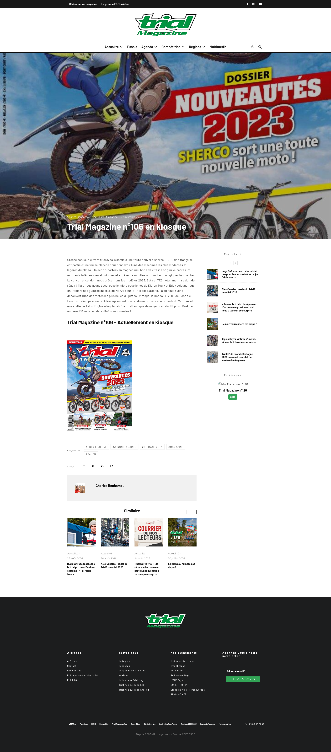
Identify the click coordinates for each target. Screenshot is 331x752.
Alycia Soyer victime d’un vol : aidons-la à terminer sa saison (239, 340)
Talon (92, 454)
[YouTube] (260, 4)
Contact (71, 666)
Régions (195, 47)
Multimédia (218, 47)
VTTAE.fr (72, 724)
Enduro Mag (103, 724)
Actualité (111, 47)
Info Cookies (74, 670)
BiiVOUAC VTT (178, 694)
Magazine (112, 216)
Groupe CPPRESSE (184, 734)
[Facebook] (247, 4)
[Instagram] (253, 4)
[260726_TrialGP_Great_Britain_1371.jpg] (212, 340)
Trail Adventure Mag (119, 724)
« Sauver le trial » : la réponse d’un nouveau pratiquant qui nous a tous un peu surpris (146, 569)
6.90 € (232, 397)
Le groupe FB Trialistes (115, 4)
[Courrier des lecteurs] (148, 532)
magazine (176, 446)
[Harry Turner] (212, 357)
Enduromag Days (180, 675)
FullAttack (84, 724)
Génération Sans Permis (168, 724)
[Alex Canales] (115, 532)
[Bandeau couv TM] (182, 532)
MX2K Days (177, 680)
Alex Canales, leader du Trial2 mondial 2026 (114, 565)
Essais (132, 47)
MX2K (93, 724)
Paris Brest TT (179, 670)
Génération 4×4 (150, 724)
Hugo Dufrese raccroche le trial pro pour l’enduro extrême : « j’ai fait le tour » (81, 569)
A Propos (72, 661)
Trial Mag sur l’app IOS (131, 684)
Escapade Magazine (207, 724)
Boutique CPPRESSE (189, 724)
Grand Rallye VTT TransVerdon (188, 689)
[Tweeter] (93, 466)
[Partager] (84, 466)
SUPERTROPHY (179, 684)
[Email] (111, 466)
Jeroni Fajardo (125, 446)
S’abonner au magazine (83, 4)
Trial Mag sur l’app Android (134, 689)
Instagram (125, 661)
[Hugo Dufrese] (81, 532)
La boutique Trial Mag (131, 680)
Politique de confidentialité (82, 675)
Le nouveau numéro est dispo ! (181, 565)
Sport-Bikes (135, 724)
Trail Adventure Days (182, 661)
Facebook (124, 666)
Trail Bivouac (178, 666)
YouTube (123, 675)
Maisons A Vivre (225, 724)
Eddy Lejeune (97, 446)
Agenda (147, 47)
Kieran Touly (153, 446)
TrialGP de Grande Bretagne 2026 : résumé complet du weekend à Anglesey (237, 357)
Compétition (171, 47)
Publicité (72, 680)
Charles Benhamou (78, 216)
